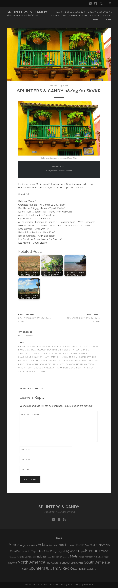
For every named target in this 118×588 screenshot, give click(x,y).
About (92, 12)
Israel (49, 557)
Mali (84, 361)
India (39, 556)
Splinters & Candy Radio (32, 371)
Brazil (85, 350)
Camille (22, 353)
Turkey (82, 568)
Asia (107, 16)
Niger (106, 557)
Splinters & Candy (27, 12)
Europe (94, 19)
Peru (59, 368)
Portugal (69, 368)
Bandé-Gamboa (27, 350)
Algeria (24, 545)
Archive (80, 12)
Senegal (65, 562)
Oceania (106, 19)
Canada (79, 545)
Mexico (81, 556)
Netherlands (98, 557)
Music (21, 336)
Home (59, 12)
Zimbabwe (91, 569)
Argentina (33, 545)
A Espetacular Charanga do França (39, 346)
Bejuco (41, 350)
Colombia (34, 353)
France (83, 353)
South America (93, 16)
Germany (13, 557)
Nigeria (12, 562)
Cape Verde (90, 545)
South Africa (77, 563)
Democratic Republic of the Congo (37, 551)
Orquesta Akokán (44, 368)
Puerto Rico (55, 563)
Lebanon (66, 557)
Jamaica (55, 357)
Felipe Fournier (68, 353)
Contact (104, 12)
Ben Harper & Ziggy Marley (63, 350)
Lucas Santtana (71, 361)
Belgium (49, 545)
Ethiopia (80, 551)
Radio (68, 12)
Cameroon (70, 545)
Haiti (46, 357)
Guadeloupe (25, 357)
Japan (59, 556)
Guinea (38, 357)
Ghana (20, 556)
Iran (44, 556)
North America (71, 16)
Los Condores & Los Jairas (44, 361)
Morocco (89, 557)
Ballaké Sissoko (88, 346)
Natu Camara (67, 364)
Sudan (75, 569)
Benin (55, 545)
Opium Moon (25, 368)
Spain (25, 568)
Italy (53, 557)
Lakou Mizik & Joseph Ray (76, 357)
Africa (55, 16)
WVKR (89, 585)
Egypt (61, 551)
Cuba (44, 353)
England (69, 551)
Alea (74, 346)
